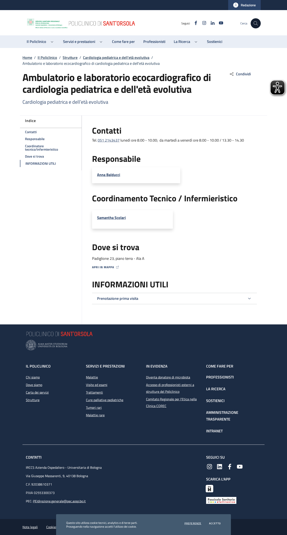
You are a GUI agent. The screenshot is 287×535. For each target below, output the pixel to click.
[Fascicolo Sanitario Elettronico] (221, 500)
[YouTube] (239, 466)
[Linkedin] (219, 466)
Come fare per (219, 366)
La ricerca (215, 389)
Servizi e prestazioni (105, 366)
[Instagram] (209, 466)
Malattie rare (95, 415)
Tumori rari (94, 407)
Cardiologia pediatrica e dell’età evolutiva (116, 57)
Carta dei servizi (37, 392)
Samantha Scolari (111, 217)
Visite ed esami (96, 384)
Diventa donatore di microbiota (168, 377)
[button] (244, 5)
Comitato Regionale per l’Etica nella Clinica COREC (171, 402)
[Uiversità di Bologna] (143, 345)
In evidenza (156, 366)
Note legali (30, 527)
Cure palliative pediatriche (104, 399)
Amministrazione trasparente (222, 416)
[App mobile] (209, 488)
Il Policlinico (47, 57)
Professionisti (220, 377)
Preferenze (192, 523)
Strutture (70, 57)
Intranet (214, 431)
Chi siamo (33, 377)
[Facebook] (229, 466)
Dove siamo (34, 384)
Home (27, 57)
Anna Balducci (108, 174)
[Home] (103, 23)
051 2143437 (109, 140)
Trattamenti (94, 392)
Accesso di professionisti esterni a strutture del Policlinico (170, 388)
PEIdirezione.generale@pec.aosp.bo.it (59, 501)
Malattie (92, 377)
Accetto (215, 523)
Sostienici (215, 401)
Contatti (34, 457)
